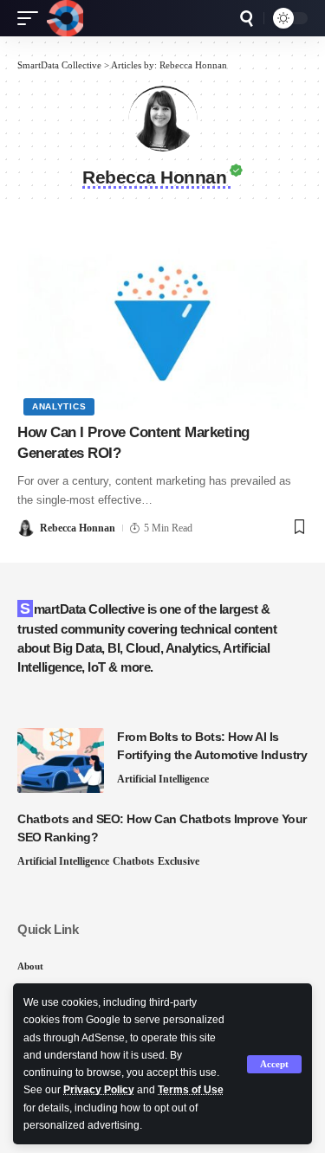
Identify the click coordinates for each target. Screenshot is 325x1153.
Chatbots (133, 861)
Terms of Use (191, 1090)
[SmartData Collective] (65, 18)
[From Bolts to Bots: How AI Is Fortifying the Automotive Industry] (60, 760)
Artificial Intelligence (163, 779)
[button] (274, 1064)
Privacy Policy (98, 1090)
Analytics (59, 406)
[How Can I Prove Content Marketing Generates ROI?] (162, 323)
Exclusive (178, 861)
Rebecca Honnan (77, 528)
